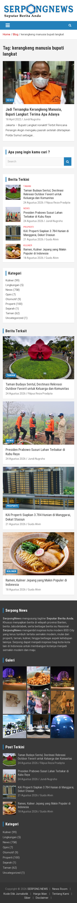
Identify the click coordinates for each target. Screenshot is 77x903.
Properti (28, 227)
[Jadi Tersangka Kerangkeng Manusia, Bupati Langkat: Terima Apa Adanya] (38, 82)
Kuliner (27, 245)
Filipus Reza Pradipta (58, 202)
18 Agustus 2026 (33, 257)
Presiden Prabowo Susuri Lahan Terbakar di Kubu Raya (42, 214)
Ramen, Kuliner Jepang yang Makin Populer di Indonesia (44, 251)
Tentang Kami (60, 893)
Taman (27, 186)
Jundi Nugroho (32, 119)
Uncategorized (14, 318)
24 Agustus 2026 (33, 202)
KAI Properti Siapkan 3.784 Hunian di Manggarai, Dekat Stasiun (46, 233)
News (10, 100)
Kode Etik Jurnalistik (16, 893)
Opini (9, 294)
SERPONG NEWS (37, 889)
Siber (27, 897)
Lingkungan (12, 285)
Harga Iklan (40, 893)
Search (67, 161)
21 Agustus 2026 (33, 239)
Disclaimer (42, 897)
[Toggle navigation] (8, 25)
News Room (59, 889)
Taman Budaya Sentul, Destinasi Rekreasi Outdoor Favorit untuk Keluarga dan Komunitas (43, 194)
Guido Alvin (52, 239)
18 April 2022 (13, 119)
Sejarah (10, 308)
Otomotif (11, 299)
